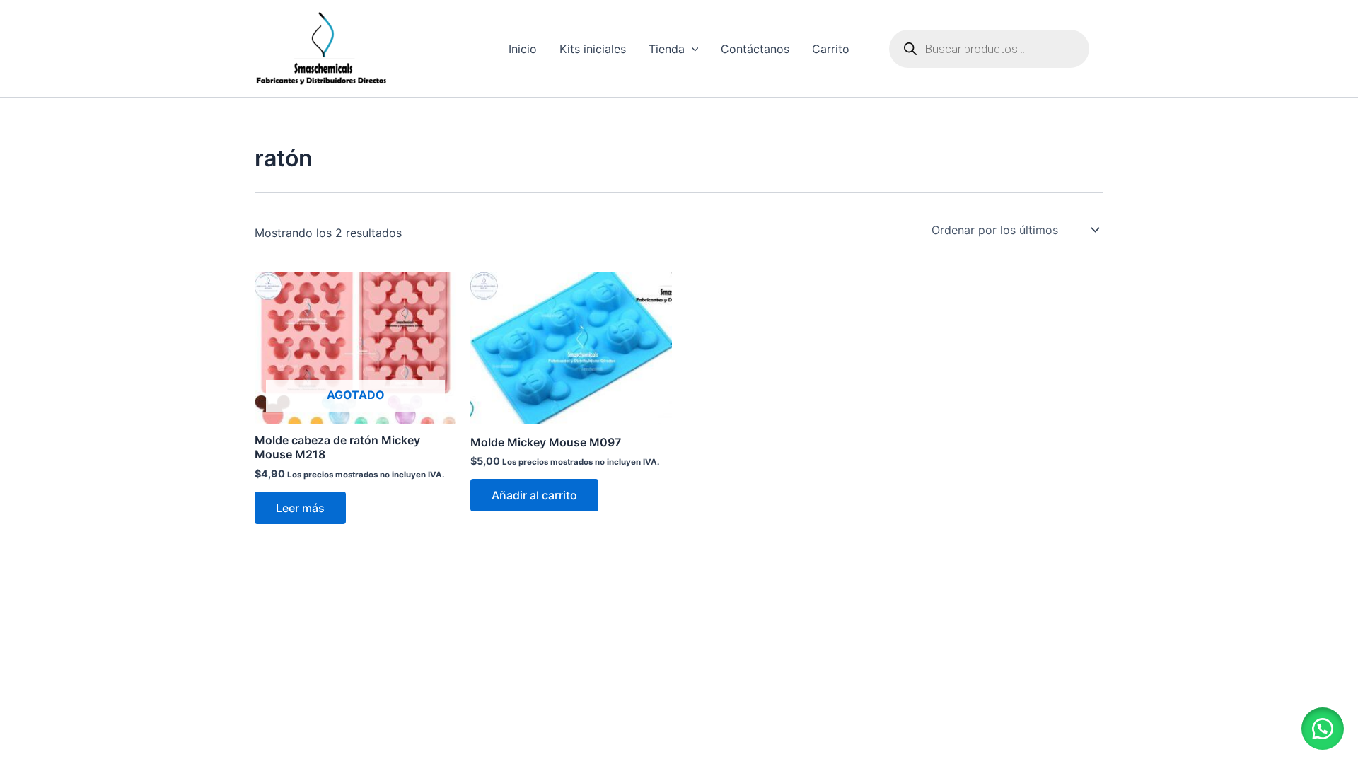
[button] (1322, 728)
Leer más (300, 508)
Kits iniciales (592, 49)
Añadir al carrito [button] (534, 495)
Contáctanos (755, 49)
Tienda (667, 49)
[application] (692, 48)
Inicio (523, 49)
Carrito (830, 49)
